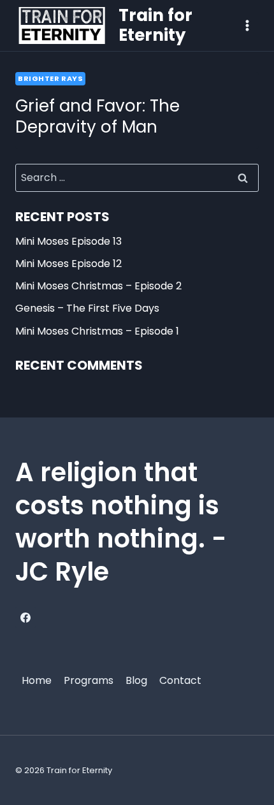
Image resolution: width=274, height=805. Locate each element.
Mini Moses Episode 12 (68, 263)
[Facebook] (25, 617)
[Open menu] (247, 25)
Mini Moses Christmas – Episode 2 (98, 286)
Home (37, 680)
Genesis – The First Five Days (87, 308)
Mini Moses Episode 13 (68, 241)
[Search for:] (137, 177)
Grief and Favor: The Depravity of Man (97, 116)
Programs (88, 680)
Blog (136, 680)
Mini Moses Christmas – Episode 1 (97, 331)
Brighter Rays (50, 78)
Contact (180, 680)
